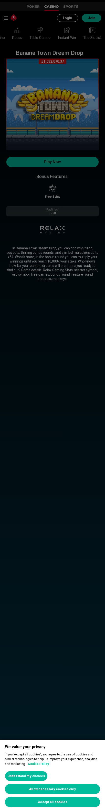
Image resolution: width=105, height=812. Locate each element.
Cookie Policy (38, 764)
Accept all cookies (52, 802)
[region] (52, 776)
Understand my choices (26, 776)
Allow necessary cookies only (52, 789)
